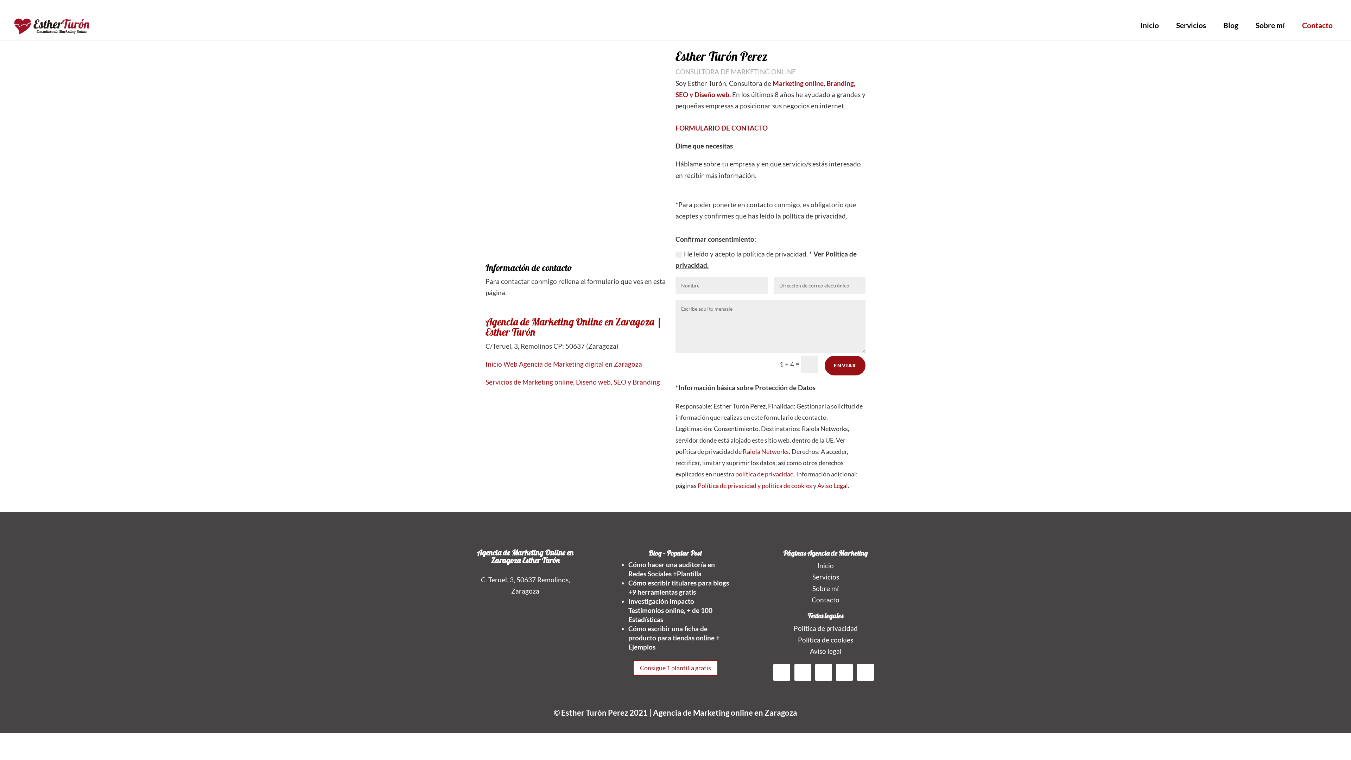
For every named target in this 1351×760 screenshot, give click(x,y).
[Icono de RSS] (818, 9)
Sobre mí (1270, 25)
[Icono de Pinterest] (837, 9)
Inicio (1149, 25)
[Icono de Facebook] (799, 9)
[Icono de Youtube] (856, 9)
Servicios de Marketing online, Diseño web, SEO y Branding (573, 382)
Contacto (1317, 25)
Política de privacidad (826, 628)
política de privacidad (764, 474)
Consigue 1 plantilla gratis (675, 668)
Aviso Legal (832, 485)
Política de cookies (825, 640)
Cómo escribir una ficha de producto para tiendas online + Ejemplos (674, 638)
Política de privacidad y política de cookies (755, 485)
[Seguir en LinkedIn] (823, 672)
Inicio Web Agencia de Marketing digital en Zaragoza (564, 364)
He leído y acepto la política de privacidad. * (766, 259)
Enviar (845, 365)
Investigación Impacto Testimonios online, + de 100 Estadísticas (670, 610)
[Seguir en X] (802, 672)
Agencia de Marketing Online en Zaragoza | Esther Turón (574, 326)
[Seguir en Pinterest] (844, 672)
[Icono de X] (809, 9)
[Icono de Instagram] (828, 9)
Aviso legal (826, 651)
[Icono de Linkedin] (847, 9)
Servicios (1191, 25)
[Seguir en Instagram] (865, 672)
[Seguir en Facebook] (781, 672)
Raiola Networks (766, 451)
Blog (1230, 25)
